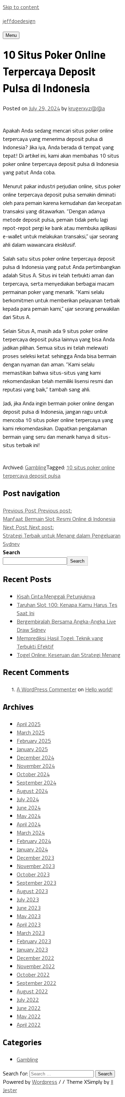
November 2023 (36, 866)
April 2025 (29, 724)
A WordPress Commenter (46, 689)
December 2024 (35, 757)
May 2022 (29, 1016)
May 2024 (29, 816)
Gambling (35, 467)
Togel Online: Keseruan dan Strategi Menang (68, 655)
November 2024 (36, 766)
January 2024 (32, 849)
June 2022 (29, 1008)
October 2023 (33, 874)
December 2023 (35, 857)
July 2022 (28, 999)
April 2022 (29, 1024)
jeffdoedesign (19, 21)
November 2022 (36, 966)
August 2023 (32, 891)
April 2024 (29, 824)
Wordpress (44, 1082)
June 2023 (29, 908)
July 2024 (28, 799)
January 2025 (32, 749)
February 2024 (34, 841)
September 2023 (36, 883)
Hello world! (98, 689)
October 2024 (33, 774)
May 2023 (29, 916)
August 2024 (32, 791)
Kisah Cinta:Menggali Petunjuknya (56, 596)
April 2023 (29, 924)
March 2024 (31, 832)
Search (11, 552)
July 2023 (28, 899)
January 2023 (32, 949)
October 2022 (33, 974)
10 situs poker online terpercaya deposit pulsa (59, 471)
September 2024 (36, 782)
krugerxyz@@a (86, 108)
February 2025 (34, 741)
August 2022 (32, 991)
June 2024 (29, 807)
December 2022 (35, 958)
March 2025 (31, 732)
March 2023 (31, 933)
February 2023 (34, 941)
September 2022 (36, 983)
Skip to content (21, 7)
